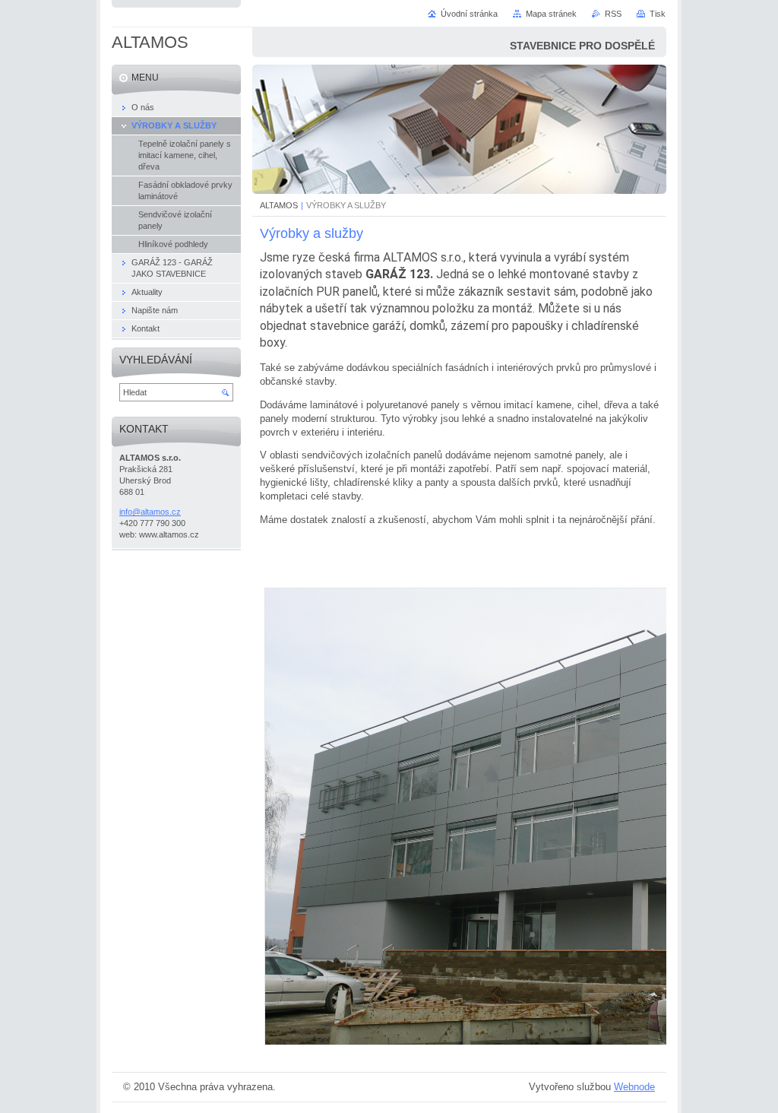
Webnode (634, 1086)
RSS (613, 13)
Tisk (658, 13)
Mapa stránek (551, 13)
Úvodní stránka (469, 13)
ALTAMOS (279, 205)
